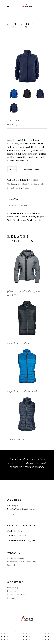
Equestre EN (23, 184)
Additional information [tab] (18, 205)
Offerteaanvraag (31, 169)
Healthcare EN (37, 184)
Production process (16, 558)
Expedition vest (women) (22, 391)
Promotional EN (14, 188)
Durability (12, 565)
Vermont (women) (17, 439)
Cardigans (33, 180)
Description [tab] (13, 199)
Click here (18, 531)
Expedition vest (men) (20, 343)
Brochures (12, 598)
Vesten (26, 188)
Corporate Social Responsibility (21, 561)
